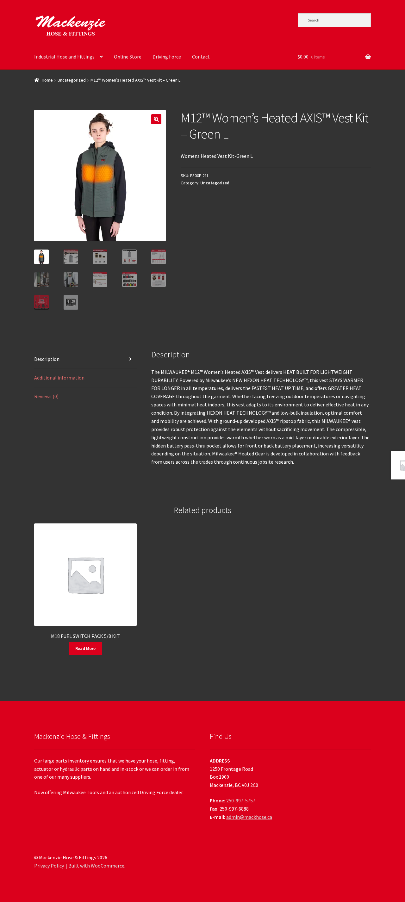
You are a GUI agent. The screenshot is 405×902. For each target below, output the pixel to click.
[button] (156, 119)
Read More (85, 648)
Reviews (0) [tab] (46, 396)
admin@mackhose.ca (249, 817)
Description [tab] (46, 359)
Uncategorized (72, 80)
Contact (201, 56)
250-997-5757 (240, 800)
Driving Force (167, 56)
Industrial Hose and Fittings (64, 56)
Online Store (127, 56)
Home (47, 80)
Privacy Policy (49, 865)
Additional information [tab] (59, 377)
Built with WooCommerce (96, 865)
